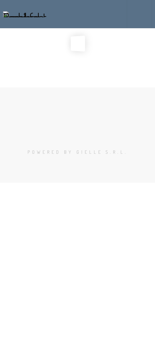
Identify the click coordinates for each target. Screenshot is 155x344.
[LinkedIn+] (84, 133)
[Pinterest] (91, 133)
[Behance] (77, 133)
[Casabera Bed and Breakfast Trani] (25, 14)
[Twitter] (70, 133)
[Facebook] (64, 133)
